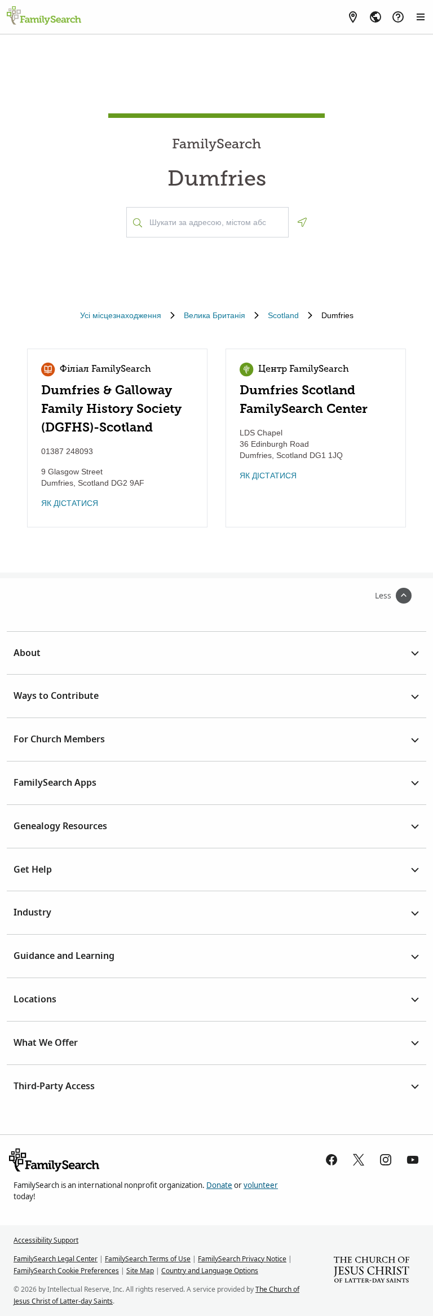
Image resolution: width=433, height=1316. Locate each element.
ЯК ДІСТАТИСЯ (69, 503)
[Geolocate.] (302, 222)
